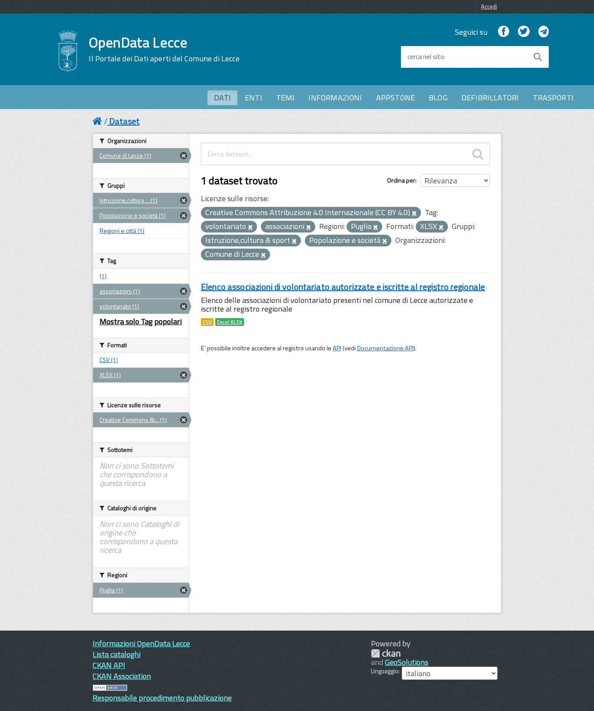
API (337, 348)
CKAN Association (122, 676)
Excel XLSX (229, 322)
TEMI (285, 97)
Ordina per (401, 180)
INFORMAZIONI (335, 97)
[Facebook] (503, 32)
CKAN (385, 653)
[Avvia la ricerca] (538, 57)
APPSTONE (395, 97)
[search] (478, 153)
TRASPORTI (553, 97)
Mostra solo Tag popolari (141, 321)
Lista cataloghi (116, 654)
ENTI (253, 97)
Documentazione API (385, 348)
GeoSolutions (406, 662)
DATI (222, 97)
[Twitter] (523, 32)
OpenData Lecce (164, 49)
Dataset (124, 121)
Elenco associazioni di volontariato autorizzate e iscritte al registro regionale (343, 286)
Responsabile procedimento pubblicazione (162, 698)
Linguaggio (384, 671)
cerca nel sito (425, 57)
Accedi (489, 6)
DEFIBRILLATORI (490, 97)
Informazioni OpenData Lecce (141, 643)
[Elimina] (414, 213)
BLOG (438, 97)
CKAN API (109, 665)
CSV (207, 322)
